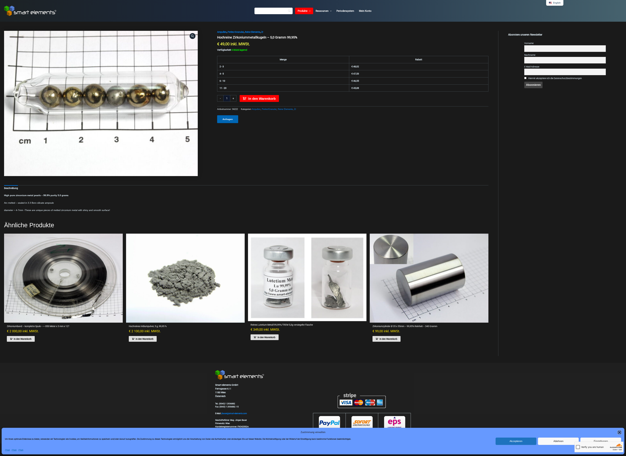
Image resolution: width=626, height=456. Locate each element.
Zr (262, 32)
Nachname (529, 55)
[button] (619, 432)
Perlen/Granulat (236, 32)
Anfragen (228, 119)
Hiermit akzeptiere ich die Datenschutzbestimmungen (555, 78)
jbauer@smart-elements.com (234, 413)
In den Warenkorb (262, 98)
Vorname (529, 43)
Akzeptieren (516, 441)
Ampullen (222, 32)
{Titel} (7, 450)
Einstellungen (601, 441)
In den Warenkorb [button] (22, 339)
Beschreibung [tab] (11, 188)
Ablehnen (558, 441)
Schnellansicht (63, 320)
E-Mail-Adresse (531, 66)
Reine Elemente (252, 32)
